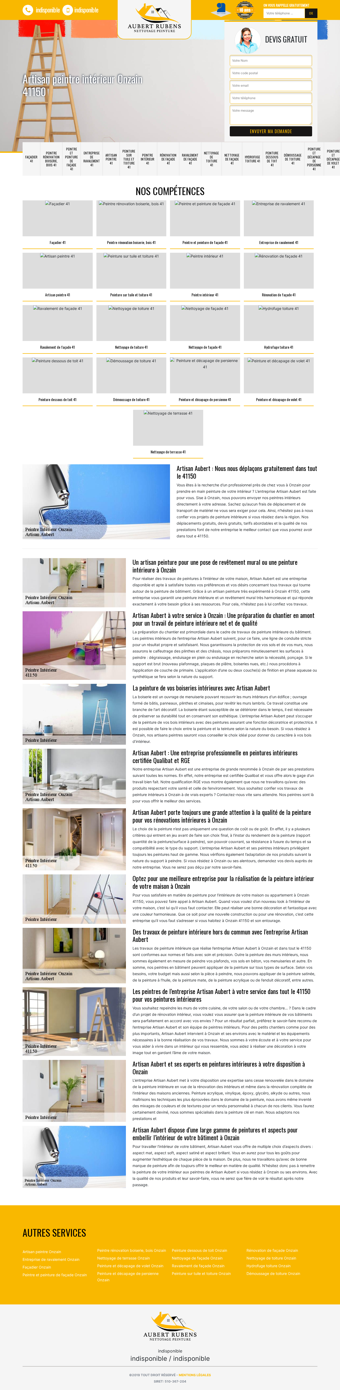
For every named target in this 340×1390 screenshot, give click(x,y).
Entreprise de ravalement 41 (91, 159)
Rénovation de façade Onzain (272, 1250)
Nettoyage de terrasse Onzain (123, 1258)
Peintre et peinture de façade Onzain (55, 1275)
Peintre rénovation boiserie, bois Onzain (131, 1250)
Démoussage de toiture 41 (292, 159)
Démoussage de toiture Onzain (273, 1273)
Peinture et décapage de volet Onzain (130, 1265)
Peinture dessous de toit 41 (272, 159)
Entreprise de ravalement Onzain (51, 1259)
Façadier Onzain (37, 1267)
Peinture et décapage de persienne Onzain (128, 1276)
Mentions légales (195, 1375)
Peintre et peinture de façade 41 (71, 159)
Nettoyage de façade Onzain (197, 1258)
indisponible (47, 9)
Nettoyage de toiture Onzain (271, 1258)
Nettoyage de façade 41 (231, 159)
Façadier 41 (31, 159)
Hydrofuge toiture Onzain (268, 1265)
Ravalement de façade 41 (190, 159)
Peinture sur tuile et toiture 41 (128, 159)
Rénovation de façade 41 (168, 159)
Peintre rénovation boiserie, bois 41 (51, 159)
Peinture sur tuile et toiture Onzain (201, 1273)
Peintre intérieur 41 (147, 159)
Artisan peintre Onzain (42, 1251)
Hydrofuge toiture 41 (252, 159)
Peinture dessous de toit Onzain (199, 1250)
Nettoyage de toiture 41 (211, 159)
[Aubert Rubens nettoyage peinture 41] (170, 1325)
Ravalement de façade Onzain (198, 1265)
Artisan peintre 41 (111, 159)
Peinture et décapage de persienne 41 (314, 159)
